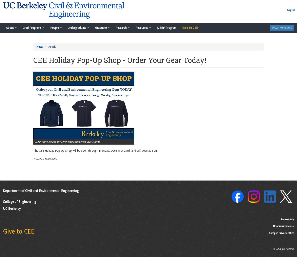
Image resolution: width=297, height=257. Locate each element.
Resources (142, 27)
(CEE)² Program (166, 27)
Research (121, 27)
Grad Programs (32, 27)
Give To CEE (190, 27)
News (39, 46)
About (10, 27)
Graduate (101, 27)
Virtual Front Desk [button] (282, 27)
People (55, 27)
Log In (291, 10)
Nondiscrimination (283, 226)
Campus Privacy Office (281, 233)
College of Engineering (19, 202)
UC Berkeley (12, 208)
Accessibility (287, 219)
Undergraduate (77, 27)
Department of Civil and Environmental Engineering (41, 191)
